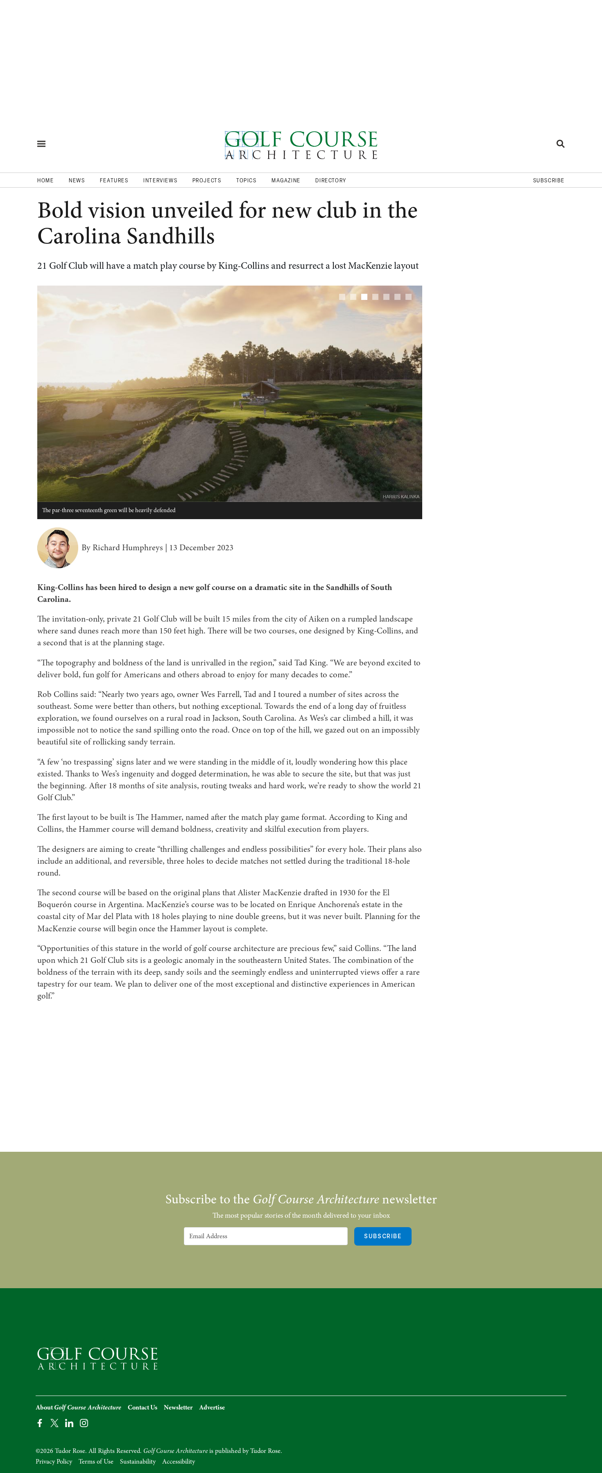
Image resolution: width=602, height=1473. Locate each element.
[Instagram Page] (84, 1422)
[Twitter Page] (54, 1422)
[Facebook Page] (40, 1422)
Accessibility (178, 1461)
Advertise (212, 1407)
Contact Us (142, 1407)
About (78, 1407)
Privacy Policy (54, 1461)
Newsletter (178, 1407)
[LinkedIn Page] (69, 1422)
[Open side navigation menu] (41, 144)
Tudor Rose (265, 1450)
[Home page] (301, 143)
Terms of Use (96, 1461)
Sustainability (138, 1461)
